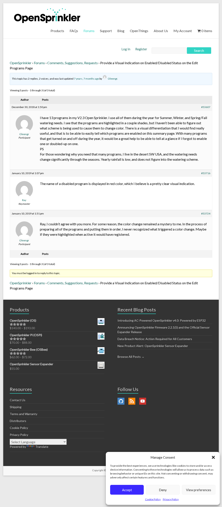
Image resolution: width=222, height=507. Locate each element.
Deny (163, 490)
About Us (161, 31)
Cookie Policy (153, 499)
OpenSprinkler (20, 63)
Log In (126, 49)
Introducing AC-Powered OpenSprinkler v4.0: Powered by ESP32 (162, 320)
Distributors (18, 421)
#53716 (205, 173)
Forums (89, 31)
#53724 (205, 213)
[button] (213, 457)
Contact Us (17, 400)
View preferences (198, 490)
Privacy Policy (171, 499)
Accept (127, 490)
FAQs (74, 31)
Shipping (15, 407)
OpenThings (139, 31)
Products (57, 31)
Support (106, 31)
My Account (182, 31)
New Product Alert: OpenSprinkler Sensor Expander (153, 346)
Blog (120, 31)
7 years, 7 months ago (86, 78)
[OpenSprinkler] (47, 15)
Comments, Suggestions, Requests (72, 63)
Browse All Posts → (131, 356)
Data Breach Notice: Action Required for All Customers (155, 339)
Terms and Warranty (23, 414)
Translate (41, 446)
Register (141, 49)
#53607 (205, 107)
